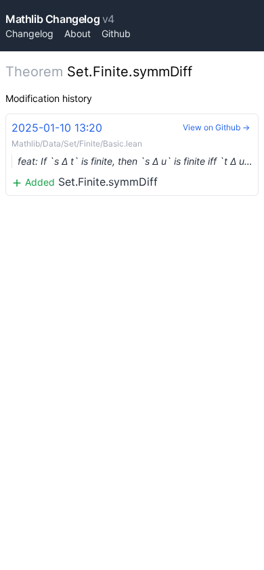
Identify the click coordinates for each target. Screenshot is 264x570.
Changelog (29, 33)
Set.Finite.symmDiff (135, 154)
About (77, 33)
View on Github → (216, 127)
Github (116, 33)
